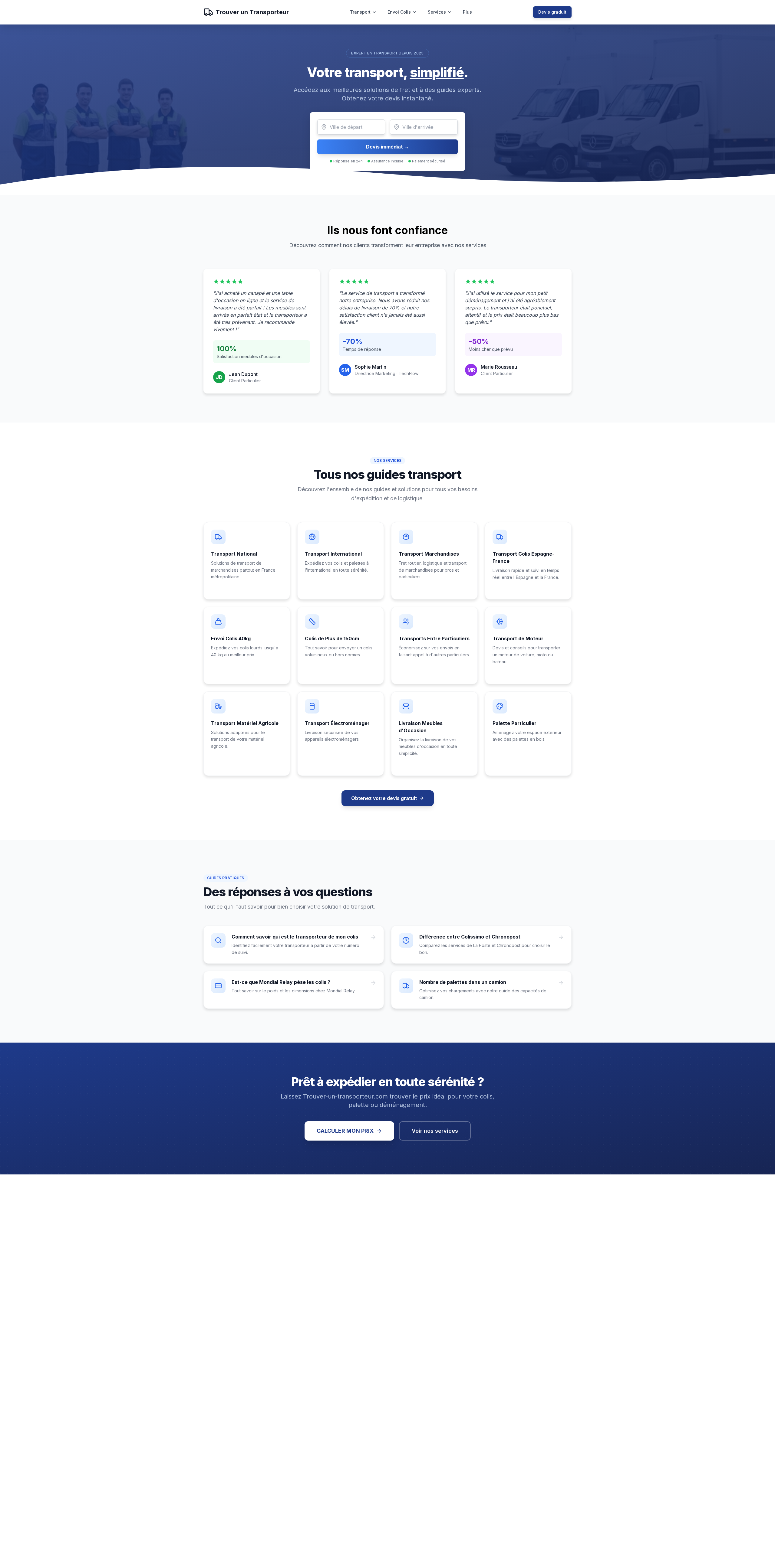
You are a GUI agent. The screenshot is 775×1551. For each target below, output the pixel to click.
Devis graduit (552, 12)
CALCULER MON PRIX (345, 1131)
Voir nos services (435, 1131)
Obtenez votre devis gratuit (384, 798)
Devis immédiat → (387, 147)
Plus (467, 12)
